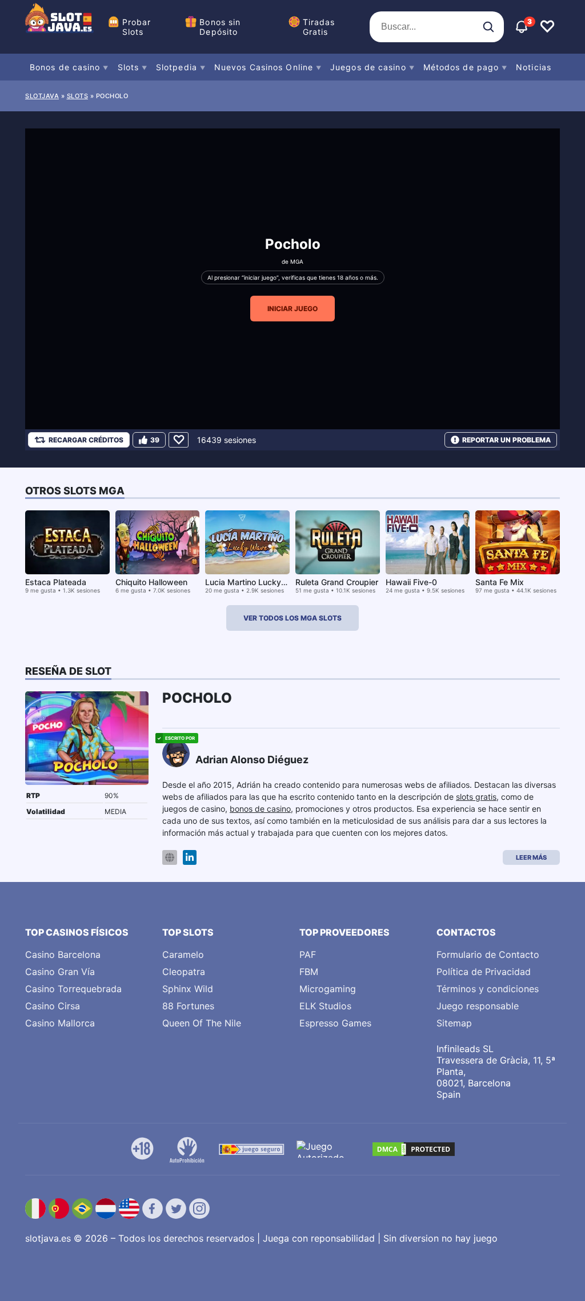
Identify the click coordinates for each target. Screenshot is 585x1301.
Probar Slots (136, 27)
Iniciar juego (292, 308)
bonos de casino (260, 808)
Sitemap (454, 1023)
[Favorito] (179, 440)
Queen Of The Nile (201, 1023)
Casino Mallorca (60, 1023)
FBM (308, 971)
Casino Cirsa (52, 1006)
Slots (128, 67)
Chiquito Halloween (151, 582)
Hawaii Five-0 (411, 582)
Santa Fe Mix (499, 582)
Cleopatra (183, 971)
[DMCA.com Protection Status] (413, 1149)
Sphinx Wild (187, 988)
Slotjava (42, 96)
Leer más (531, 857)
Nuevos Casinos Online (263, 67)
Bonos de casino (65, 67)
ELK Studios (325, 1006)
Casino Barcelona (63, 954)
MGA (296, 261)
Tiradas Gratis (319, 27)
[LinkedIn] (190, 857)
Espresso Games (335, 1023)
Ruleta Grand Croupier (336, 582)
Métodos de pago (461, 67)
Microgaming (327, 988)
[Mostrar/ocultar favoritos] (547, 27)
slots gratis (476, 796)
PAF (307, 954)
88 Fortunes (188, 1006)
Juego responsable (477, 1006)
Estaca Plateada (55, 582)
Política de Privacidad (483, 971)
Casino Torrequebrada (73, 988)
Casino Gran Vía (60, 971)
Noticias (533, 67)
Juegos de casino (368, 67)
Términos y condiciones (487, 988)
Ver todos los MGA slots (292, 618)
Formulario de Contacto (487, 954)
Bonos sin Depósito (220, 27)
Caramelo (183, 954)
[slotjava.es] (59, 26)
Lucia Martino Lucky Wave (254, 582)
